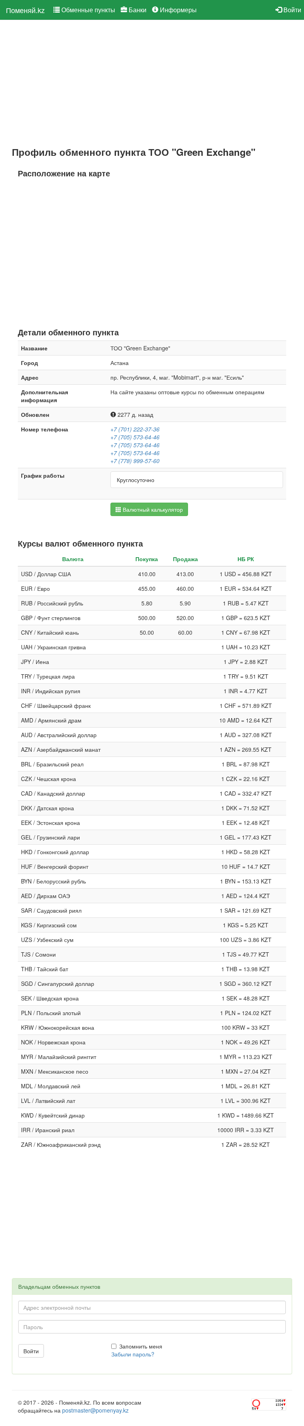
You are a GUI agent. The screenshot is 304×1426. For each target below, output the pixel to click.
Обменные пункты (87, 9)
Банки (136, 9)
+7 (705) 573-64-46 (135, 437)
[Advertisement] (152, 83)
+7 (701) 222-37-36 (135, 429)
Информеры (177, 9)
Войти (291, 9)
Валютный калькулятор (152, 509)
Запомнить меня (140, 1346)
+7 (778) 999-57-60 (135, 461)
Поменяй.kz (25, 10)
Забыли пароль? (132, 1354)
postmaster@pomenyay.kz (95, 1410)
